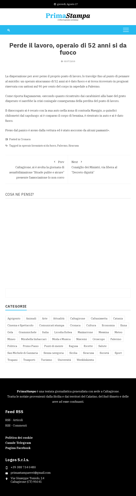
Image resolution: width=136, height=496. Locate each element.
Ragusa (73, 346)
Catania (118, 318)
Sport (118, 353)
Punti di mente (53, 346)
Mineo (11, 339)
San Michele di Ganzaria (22, 353)
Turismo (46, 359)
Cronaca (26, 139)
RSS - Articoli (14, 420)
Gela (10, 332)
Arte (44, 318)
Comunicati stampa (51, 325)
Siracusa (74, 145)
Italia (45, 332)
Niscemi (81, 339)
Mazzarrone (85, 332)
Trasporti (29, 359)
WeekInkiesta (85, 359)
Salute (102, 346)
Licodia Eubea (63, 332)
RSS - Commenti (16, 425)
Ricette (88, 346)
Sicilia (73, 353)
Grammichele (27, 332)
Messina (104, 332)
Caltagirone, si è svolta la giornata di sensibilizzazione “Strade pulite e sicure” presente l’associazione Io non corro (36, 169)
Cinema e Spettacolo (20, 325)
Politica (12, 346)
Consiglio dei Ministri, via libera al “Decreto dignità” (94, 167)
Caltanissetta (99, 318)
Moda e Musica (61, 339)
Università (64, 359)
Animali (31, 318)
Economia (108, 325)
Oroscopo (99, 339)
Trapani (12, 359)
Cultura (91, 325)
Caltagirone (77, 318)
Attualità (58, 318)
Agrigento (13, 318)
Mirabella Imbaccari (34, 339)
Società (104, 353)
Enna (123, 325)
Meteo (118, 332)
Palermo (62, 145)
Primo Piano (31, 346)
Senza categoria (54, 353)
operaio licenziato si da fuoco (39, 145)
